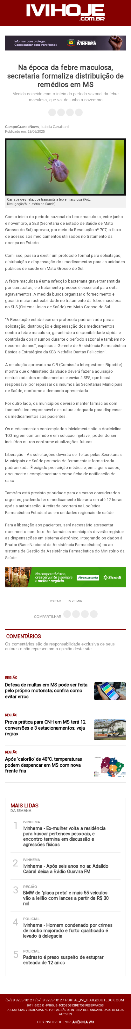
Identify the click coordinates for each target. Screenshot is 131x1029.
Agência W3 (83, 1022)
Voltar (55, 601)
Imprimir (75, 601)
